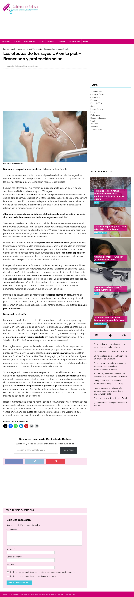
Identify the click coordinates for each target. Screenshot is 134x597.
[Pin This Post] (55, 461)
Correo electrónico (15, 557)
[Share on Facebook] (14, 461)
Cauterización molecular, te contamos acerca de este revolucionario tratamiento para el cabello (110, 366)
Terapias (50, 42)
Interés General (96, 109)
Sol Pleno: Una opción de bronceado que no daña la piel (109, 318)
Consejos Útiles (13, 66)
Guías (92, 106)
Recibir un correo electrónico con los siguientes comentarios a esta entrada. (42, 572)
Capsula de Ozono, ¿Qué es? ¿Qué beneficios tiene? (108, 258)
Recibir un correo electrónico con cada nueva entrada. (33, 576)
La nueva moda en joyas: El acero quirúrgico (108, 288)
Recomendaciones (98, 118)
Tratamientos (29, 42)
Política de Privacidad (67, 594)
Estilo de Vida (96, 103)
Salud (41, 42)
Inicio (5, 49)
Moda (85, 42)
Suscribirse (68, 450)
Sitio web (10, 564)
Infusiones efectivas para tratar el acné (110, 351)
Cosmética (6, 42)
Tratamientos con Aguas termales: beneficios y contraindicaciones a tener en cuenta (109, 195)
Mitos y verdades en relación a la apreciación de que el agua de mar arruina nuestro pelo (109, 391)
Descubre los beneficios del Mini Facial (110, 398)
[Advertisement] (88, 19)
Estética (17, 42)
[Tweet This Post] (34, 461)
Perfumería (95, 115)
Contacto (54, 594)
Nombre (10, 549)
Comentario (11, 529)
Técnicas (61, 42)
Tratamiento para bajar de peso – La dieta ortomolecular (110, 228)
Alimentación (74, 42)
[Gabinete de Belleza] (20, 8)
